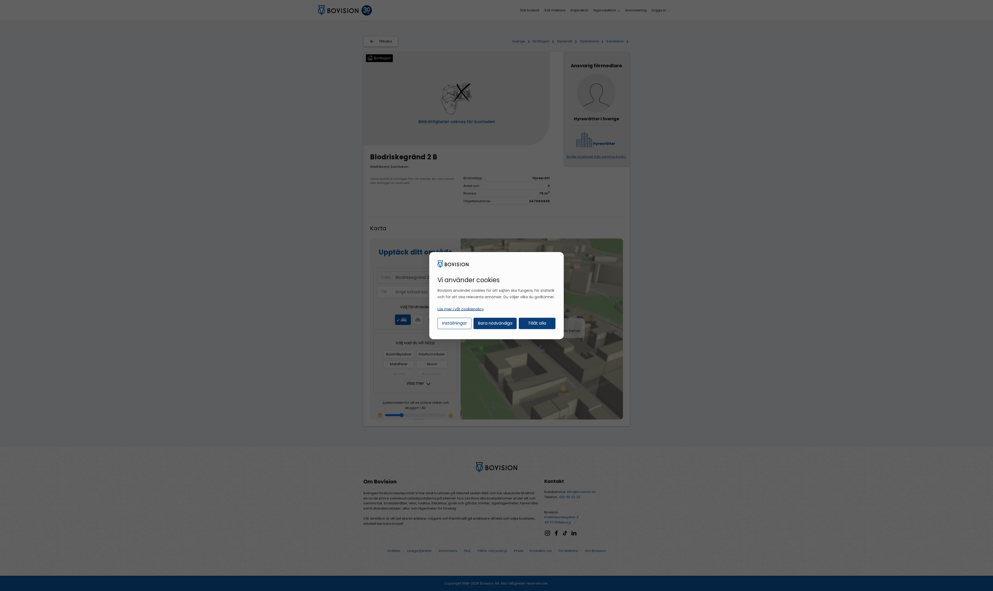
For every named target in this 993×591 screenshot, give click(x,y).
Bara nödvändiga (495, 323)
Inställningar (454, 323)
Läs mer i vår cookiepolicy (461, 309)
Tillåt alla (537, 323)
